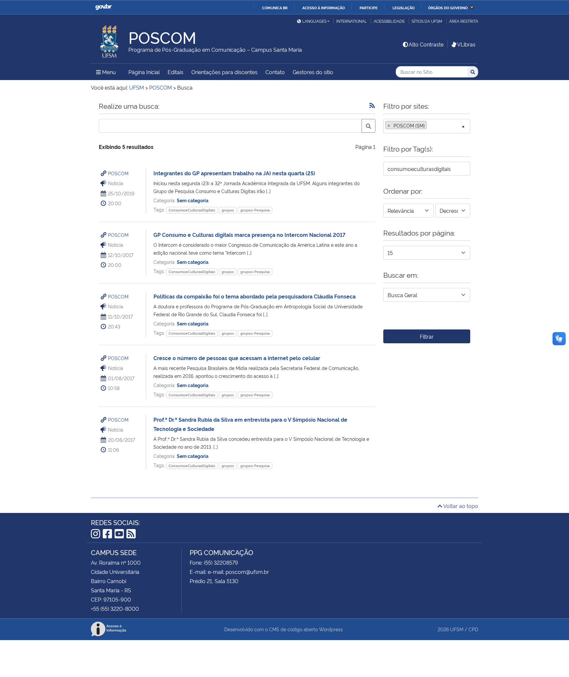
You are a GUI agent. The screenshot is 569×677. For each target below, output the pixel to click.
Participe (369, 7)
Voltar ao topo (460, 505)
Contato (275, 71)
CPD (473, 629)
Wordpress (331, 629)
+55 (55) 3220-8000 (115, 608)
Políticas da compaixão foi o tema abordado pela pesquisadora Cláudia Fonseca (254, 296)
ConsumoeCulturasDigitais (192, 210)
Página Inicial (144, 71)
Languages (314, 21)
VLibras (466, 44)
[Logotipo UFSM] (109, 39)
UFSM (456, 629)
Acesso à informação (323, 7)
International (351, 21)
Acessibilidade (389, 21)
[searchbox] (430, 125)
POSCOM (118, 173)
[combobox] (426, 126)
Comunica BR (274, 7)
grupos (228, 210)
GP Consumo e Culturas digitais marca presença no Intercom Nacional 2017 (249, 234)
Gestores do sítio (313, 71)
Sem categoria (192, 200)
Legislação (404, 7)
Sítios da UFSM (427, 21)
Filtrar (427, 336)
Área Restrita (463, 21)
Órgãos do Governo (448, 7)
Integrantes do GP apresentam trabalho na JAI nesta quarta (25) (234, 173)
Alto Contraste (426, 44)
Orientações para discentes (224, 71)
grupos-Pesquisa (255, 210)
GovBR (103, 7)
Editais (175, 71)
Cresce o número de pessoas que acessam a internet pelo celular (236, 357)
